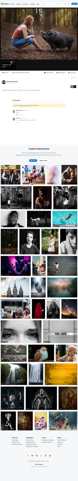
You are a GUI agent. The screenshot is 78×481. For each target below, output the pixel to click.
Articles (13, 4)
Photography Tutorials (48, 440)
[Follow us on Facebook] (37, 455)
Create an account (24, 105)
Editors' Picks (29, 440)
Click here (18, 155)
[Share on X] (74, 86)
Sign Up (74, 3)
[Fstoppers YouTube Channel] (32, 455)
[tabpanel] (39, 298)
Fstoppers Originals (17, 444)
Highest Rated (43, 161)
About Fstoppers (61, 440)
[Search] (61, 4)
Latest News (15, 440)
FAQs (58, 446)
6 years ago (25, 110)
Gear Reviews (16, 442)
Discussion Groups (31, 444)
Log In (69, 3)
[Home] (5, 4)
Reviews (18, 4)
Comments (73, 73)
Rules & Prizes (49, 73)
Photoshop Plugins (47, 442)
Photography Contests (32, 446)
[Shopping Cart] (65, 3)
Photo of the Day (30, 442)
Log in (15, 105)
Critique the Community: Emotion (20, 73)
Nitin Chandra (19, 110)
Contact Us (60, 442)
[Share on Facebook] (71, 86)
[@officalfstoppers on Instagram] (28, 455)
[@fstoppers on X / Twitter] (41, 455)
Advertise (59, 444)
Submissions (61, 73)
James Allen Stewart (12, 81)
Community (25, 4)
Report (73, 77)
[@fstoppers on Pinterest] (46, 455)
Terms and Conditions (42, 466)
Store (37, 4)
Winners (6, 73)
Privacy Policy (34, 466)
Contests (32, 4)
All (33, 161)
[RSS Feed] (50, 455)
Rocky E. (18, 118)
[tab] (33, 161)
